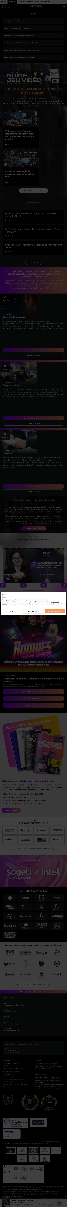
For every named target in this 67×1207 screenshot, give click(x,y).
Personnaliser (32, 611)
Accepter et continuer (54, 611)
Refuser (12, 611)
